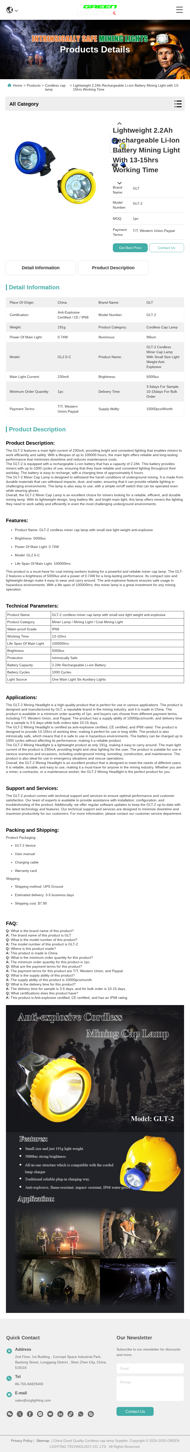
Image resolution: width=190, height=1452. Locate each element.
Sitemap (42, 1441)
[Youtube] (50, 1415)
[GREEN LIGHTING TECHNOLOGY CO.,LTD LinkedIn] (60, 1415)
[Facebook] (29, 1415)
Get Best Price (130, 248)
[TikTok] (70, 1415)
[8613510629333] (80, 1415)
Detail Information (41, 267)
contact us (135, 1411)
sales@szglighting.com (33, 1400)
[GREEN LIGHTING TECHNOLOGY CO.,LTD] (97, 10)
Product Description (113, 267)
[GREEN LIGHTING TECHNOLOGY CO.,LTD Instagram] (40, 1415)
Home (17, 85)
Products (34, 85)
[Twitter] (19, 1415)
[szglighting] (90, 1415)
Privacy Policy (21, 1441)
